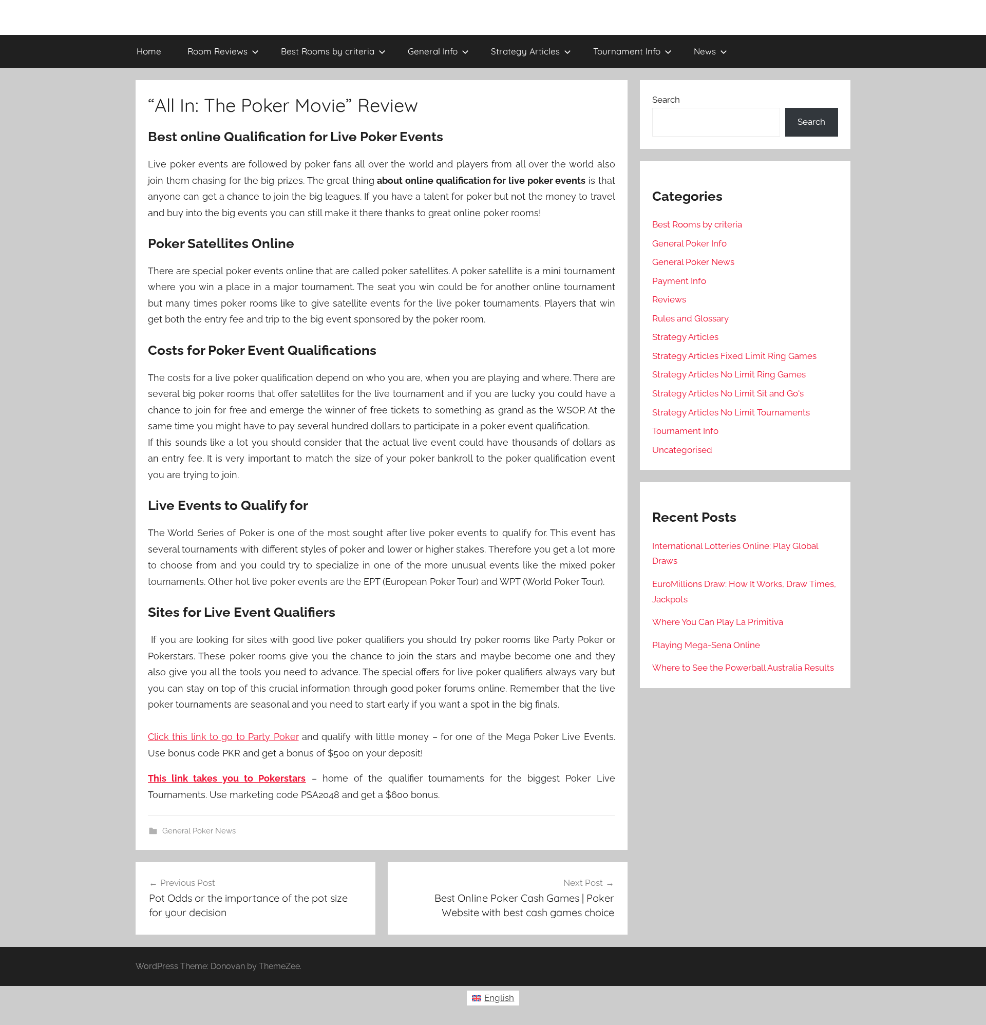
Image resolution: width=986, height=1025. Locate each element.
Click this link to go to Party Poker (223, 736)
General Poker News (199, 831)
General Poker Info (689, 243)
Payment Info (679, 281)
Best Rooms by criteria (327, 51)
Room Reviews (217, 51)
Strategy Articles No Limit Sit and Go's (728, 393)
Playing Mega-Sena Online (706, 645)
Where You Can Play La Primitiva (717, 622)
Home (149, 51)
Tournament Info (626, 51)
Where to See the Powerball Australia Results (743, 667)
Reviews (669, 299)
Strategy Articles (525, 51)
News (705, 51)
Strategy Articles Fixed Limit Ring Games (734, 356)
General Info (433, 51)
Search (666, 99)
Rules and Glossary (690, 318)
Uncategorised (682, 450)
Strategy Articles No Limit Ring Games (729, 374)
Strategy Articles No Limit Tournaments (731, 412)
